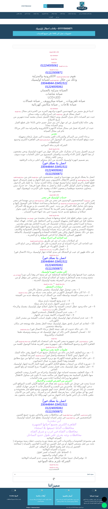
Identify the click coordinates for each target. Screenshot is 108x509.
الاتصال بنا (51, 17)
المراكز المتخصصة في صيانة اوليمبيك (68, 203)
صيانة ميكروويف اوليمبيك (54, 149)
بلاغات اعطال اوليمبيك (54, 52)
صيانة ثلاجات (62, 13)
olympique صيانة (54, 55)
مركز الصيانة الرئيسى (83, 341)
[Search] (45, 6)
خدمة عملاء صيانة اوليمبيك (24, 341)
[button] (14, 474)
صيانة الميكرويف (45, 13)
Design (28, 507)
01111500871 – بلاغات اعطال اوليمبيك (54, 28)
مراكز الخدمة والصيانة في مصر (85, 13)
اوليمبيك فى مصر (17, 275)
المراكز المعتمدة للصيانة (44, 139)
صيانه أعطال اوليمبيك (67, 415)
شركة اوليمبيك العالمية (18, 177)
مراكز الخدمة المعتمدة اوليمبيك (37, 241)
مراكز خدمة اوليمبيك (48, 284)
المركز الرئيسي (84, 415)
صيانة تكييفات (36, 13)
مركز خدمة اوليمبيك (63, 66)
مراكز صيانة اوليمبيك (60, 284)
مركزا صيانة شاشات (72, 13)
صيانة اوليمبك (54, 338)
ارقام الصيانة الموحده (54, 80)
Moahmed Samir (36, 507)
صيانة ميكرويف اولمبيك (54, 215)
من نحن (57, 17)
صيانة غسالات (54, 13)
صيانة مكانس (19, 13)
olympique (54, 62)
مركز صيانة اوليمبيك (53, 255)
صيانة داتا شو (27, 13)
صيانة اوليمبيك (54, 59)
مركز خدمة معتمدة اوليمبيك (46, 249)
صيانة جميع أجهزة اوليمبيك (83, 180)
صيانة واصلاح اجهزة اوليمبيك (62, 76)
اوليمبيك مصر (30, 218)
